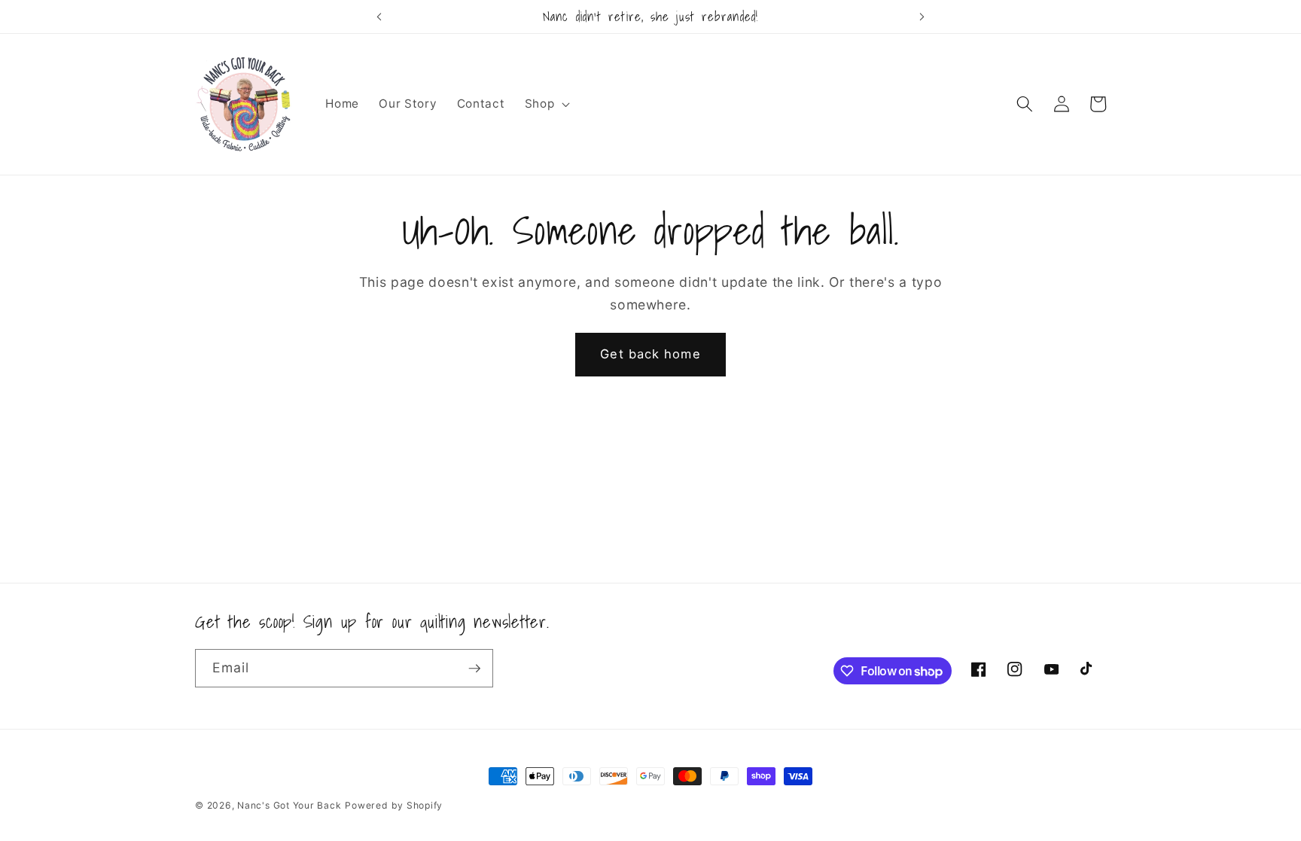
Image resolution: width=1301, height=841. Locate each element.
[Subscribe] (474, 668)
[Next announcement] (922, 16)
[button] (546, 104)
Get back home (650, 353)
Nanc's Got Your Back (289, 805)
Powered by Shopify (394, 805)
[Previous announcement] (378, 16)
